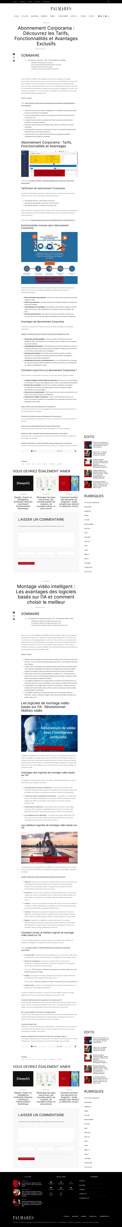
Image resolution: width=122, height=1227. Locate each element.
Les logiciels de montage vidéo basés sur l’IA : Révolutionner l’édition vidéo (50, 618)
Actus (28, 1059)
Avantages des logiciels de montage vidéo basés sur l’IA (46, 621)
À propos (15, 1)
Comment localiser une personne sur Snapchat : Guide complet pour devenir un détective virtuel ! (69, 501)
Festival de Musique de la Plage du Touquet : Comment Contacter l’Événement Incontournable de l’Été (32, 1204)
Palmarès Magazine (40, 48)
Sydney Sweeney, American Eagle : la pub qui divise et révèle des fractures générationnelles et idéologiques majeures (100, 463)
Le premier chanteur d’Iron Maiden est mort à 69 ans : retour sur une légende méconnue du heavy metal (100, 484)
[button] (108, 16)
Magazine (22, 1)
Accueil (16, 16)
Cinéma (52, 16)
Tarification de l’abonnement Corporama (42, 62)
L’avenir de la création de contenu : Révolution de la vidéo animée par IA (55, 981)
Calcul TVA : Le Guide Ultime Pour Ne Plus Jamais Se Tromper (100, 453)
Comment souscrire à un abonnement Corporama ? (45, 69)
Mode (85, 545)
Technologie (46, 22)
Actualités (24, 16)
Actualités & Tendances (91, 502)
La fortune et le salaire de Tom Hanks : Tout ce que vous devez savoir (32, 1184)
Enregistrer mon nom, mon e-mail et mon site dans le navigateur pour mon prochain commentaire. (45, 558)
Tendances (52, 1059)
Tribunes (30, 1)
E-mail (40, 551)
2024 (23, 1059)
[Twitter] (103, 16)
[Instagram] (101, 16)
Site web (60, 1146)
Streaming (87, 563)
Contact (91, 16)
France (45, 1059)
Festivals (87, 528)
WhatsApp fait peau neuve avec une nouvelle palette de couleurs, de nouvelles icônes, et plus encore (46, 503)
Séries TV (87, 554)
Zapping (60, 1059)
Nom (19, 551)
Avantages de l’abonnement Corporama (41, 66)
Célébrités (44, 16)
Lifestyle (73, 16)
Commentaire (21, 531)
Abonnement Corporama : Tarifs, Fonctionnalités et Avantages (47, 60)
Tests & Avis (88, 571)
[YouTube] (105, 16)
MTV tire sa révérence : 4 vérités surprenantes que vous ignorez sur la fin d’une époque (101, 445)
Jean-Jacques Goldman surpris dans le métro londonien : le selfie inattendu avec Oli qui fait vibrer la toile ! (32, 1194)
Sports (86, 558)
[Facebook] (99, 16)
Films (85, 532)
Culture (86, 519)
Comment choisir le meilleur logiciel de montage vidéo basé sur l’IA (49, 625)
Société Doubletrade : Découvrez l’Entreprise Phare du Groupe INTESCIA (52, 220)
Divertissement (63, 16)
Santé (86, 550)
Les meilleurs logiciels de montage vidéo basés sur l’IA (46, 623)
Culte (34, 1059)
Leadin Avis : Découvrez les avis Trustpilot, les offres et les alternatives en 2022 (45, 334)
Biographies (34, 16)
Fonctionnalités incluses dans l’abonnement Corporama (46, 64)
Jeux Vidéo (87, 537)
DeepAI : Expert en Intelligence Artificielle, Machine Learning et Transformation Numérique (23, 503)
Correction (37, 1)
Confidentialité (46, 1)
